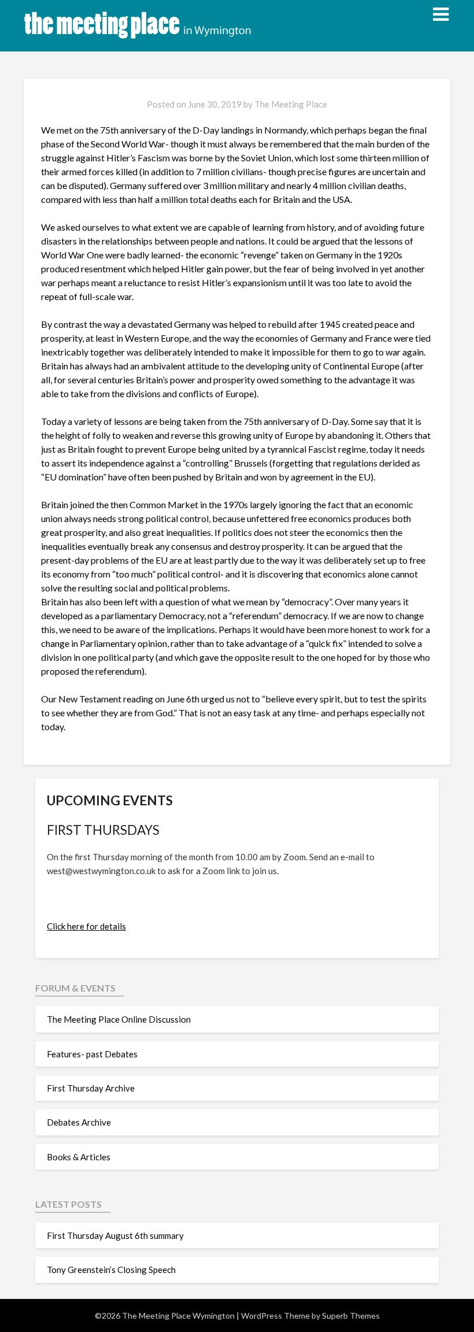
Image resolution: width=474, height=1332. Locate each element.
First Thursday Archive (91, 1088)
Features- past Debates (92, 1054)
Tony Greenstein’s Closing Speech (111, 1269)
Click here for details (86, 926)
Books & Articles (78, 1157)
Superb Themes (351, 1315)
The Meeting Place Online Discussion (119, 1019)
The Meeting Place (290, 104)
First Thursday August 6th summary (115, 1235)
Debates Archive (79, 1122)
